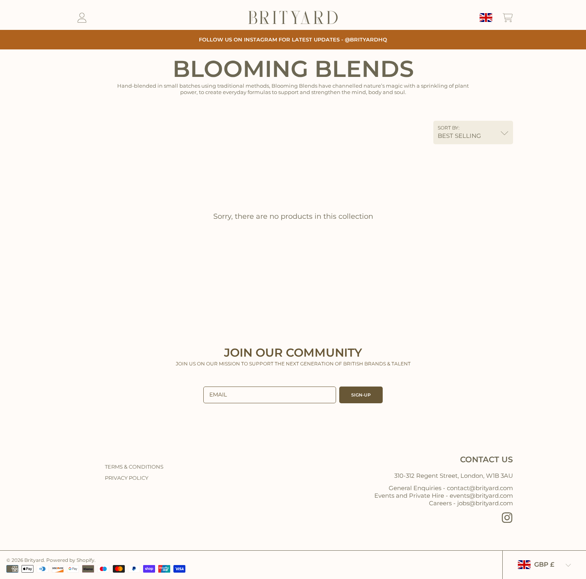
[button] (507, 17)
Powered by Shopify (70, 560)
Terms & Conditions (134, 466)
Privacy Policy (126, 478)
